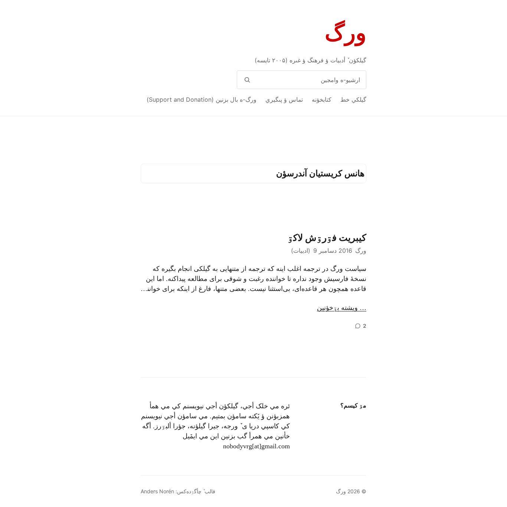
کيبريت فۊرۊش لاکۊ (327, 238)
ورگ (345, 33)
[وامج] (247, 80)
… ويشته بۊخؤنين (341, 307)
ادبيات (300, 250)
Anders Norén (157, 491)
